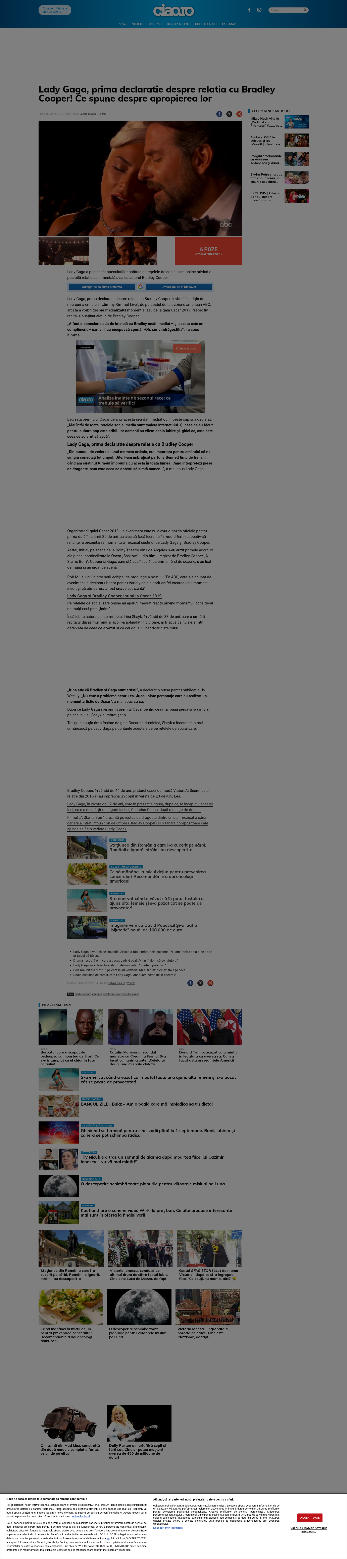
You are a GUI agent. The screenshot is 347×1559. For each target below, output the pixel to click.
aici (108, 1538)
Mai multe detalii (81, 1516)
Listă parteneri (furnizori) (168, 1527)
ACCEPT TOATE (309, 1517)
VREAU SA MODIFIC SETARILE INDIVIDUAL (309, 1530)
